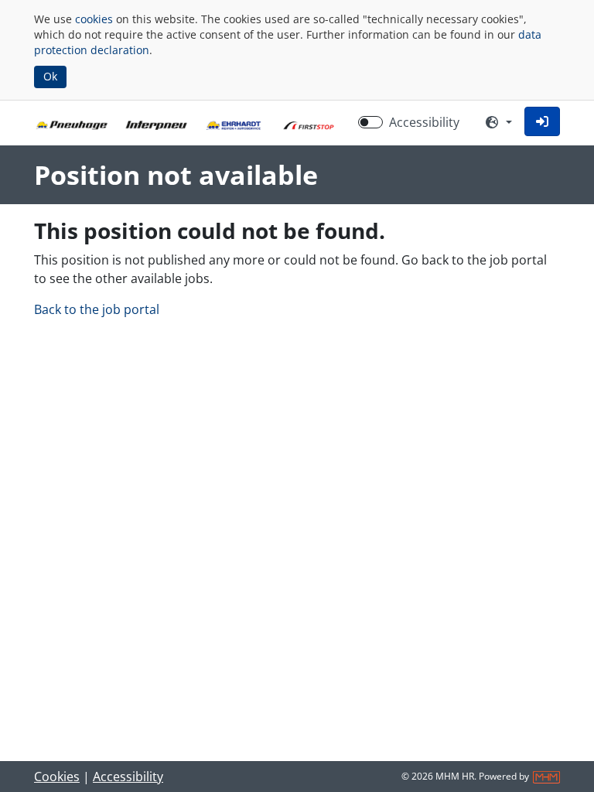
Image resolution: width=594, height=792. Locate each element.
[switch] (370, 122)
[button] (542, 121)
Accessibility (424, 122)
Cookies (57, 776)
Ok (50, 76)
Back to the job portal (96, 309)
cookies (94, 19)
